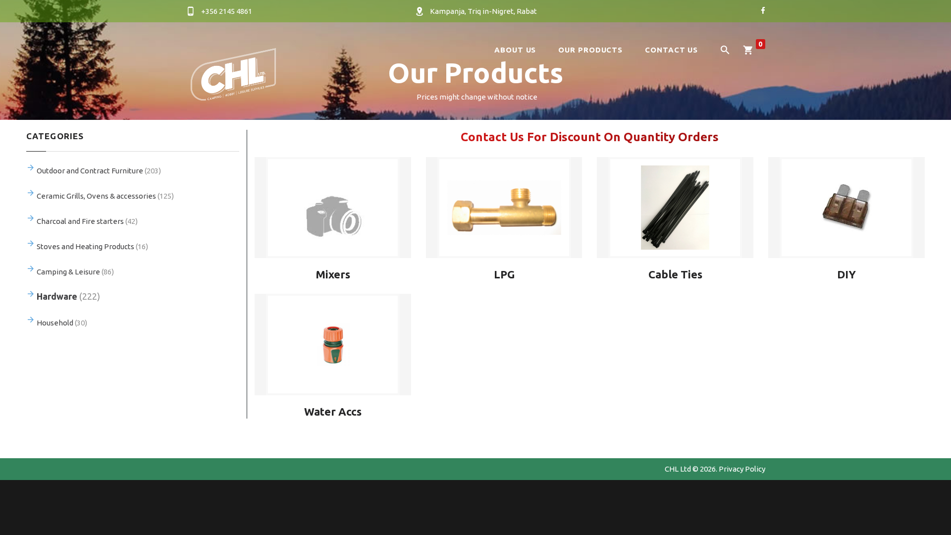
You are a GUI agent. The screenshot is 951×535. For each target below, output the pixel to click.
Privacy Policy (742, 469)
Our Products (590, 50)
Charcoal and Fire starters (87, 221)
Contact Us (671, 50)
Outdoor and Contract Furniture (99, 170)
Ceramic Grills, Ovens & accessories (105, 196)
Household (62, 323)
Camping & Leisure (75, 272)
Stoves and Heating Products (92, 246)
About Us (515, 50)
